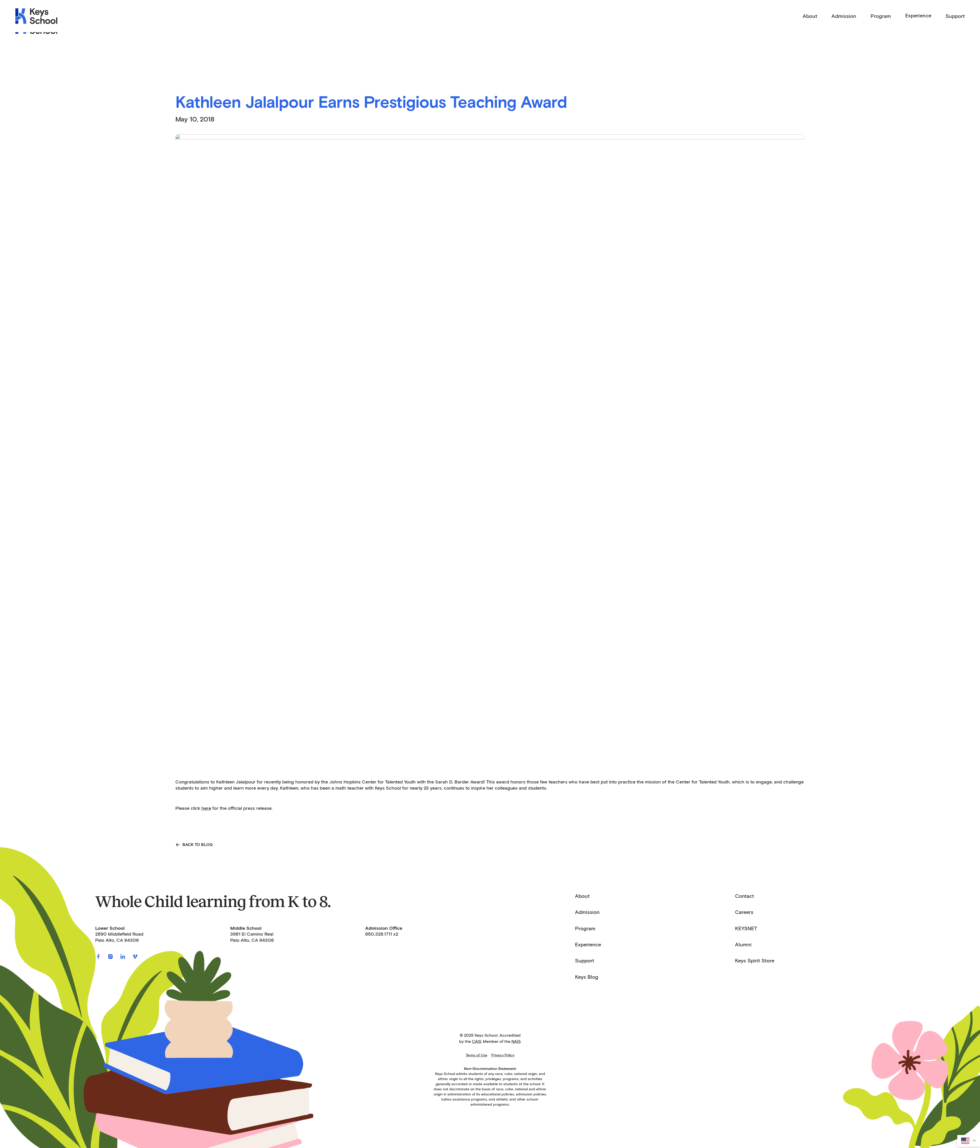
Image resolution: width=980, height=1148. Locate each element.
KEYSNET (746, 928)
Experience (918, 16)
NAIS (515, 1041)
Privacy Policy (502, 1055)
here (206, 808)
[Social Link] (98, 956)
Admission (587, 912)
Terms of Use (476, 1055)
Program (585, 928)
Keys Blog (586, 977)
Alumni (743, 944)
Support (584, 961)
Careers (744, 912)
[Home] (36, 16)
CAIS (476, 1041)
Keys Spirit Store (754, 961)
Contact (744, 896)
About (582, 896)
